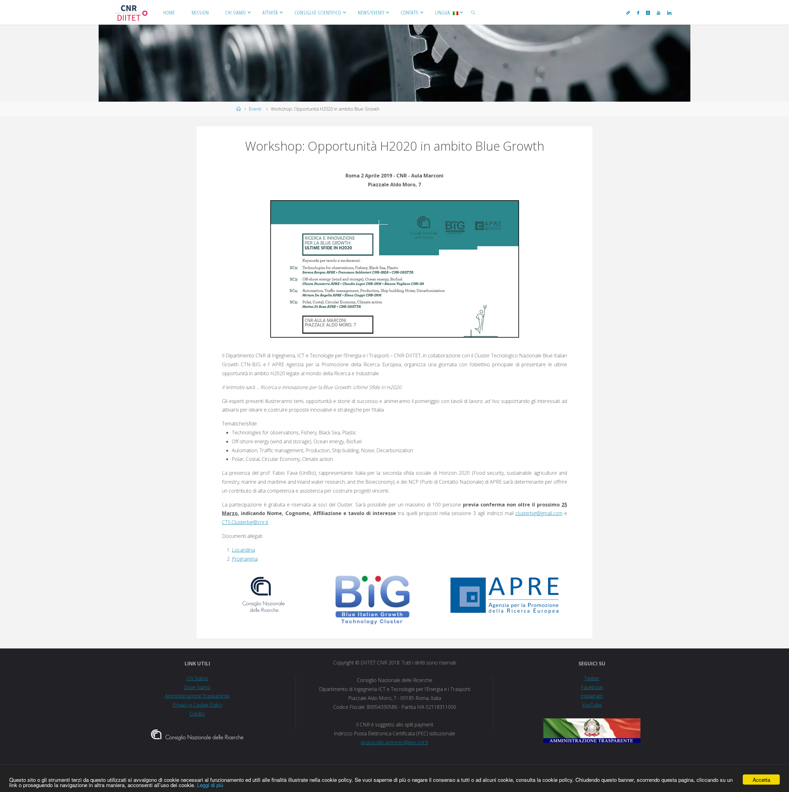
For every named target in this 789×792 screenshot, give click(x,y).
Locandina (243, 549)
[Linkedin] (669, 12)
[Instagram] (648, 12)
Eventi (255, 109)
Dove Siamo (197, 687)
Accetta (761, 779)
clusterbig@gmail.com (538, 513)
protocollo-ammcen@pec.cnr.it (394, 742)
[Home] (238, 109)
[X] (628, 12)
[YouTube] (658, 12)
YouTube (592, 704)
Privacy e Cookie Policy (197, 704)
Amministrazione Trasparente (197, 695)
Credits (197, 713)
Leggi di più (210, 785)
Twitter (591, 678)
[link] (473, 12)
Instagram (592, 695)
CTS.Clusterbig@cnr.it (245, 522)
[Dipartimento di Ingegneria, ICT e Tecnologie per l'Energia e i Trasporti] (131, 12)
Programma (245, 558)
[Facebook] (637, 12)
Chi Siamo (197, 678)
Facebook (592, 687)
